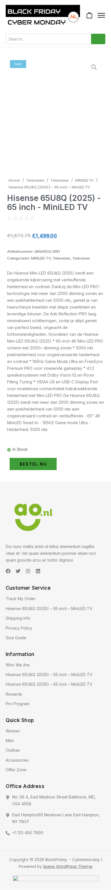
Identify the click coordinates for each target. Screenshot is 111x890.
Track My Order (21, 598)
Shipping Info (18, 618)
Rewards (14, 694)
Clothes (13, 750)
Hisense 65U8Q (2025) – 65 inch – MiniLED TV (49, 608)
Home (14, 180)
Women (13, 731)
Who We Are (18, 665)
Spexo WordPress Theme (67, 866)
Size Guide (16, 638)
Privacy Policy (19, 628)
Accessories (17, 760)
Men (10, 740)
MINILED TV (84, 180)
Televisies (35, 180)
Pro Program (17, 704)
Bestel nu (33, 464)
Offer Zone (16, 770)
